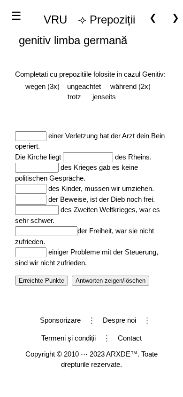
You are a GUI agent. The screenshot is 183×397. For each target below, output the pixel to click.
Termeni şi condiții (68, 338)
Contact (130, 338)
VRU (55, 19)
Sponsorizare (60, 320)
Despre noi (119, 320)
